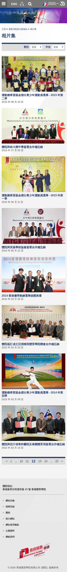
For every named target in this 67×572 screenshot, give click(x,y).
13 (39, 461)
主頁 (4, 29)
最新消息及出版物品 (18, 29)
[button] (22, 4)
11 (27, 461)
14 (45, 461)
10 (21, 461)
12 (33, 461)
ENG (14, 4)
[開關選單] (3, 4)
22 (56, 461)
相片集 (33, 29)
